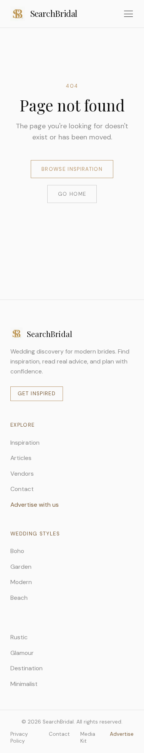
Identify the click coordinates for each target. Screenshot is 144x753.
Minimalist (24, 684)
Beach (19, 598)
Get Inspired (37, 393)
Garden (20, 567)
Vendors (22, 474)
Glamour (22, 653)
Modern (21, 582)
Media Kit (87, 737)
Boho (17, 551)
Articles (20, 458)
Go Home (72, 194)
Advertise (122, 734)
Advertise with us (34, 505)
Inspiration (25, 443)
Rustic (19, 637)
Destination (26, 668)
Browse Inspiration (72, 169)
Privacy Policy (19, 737)
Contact (22, 489)
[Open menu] (128, 14)
